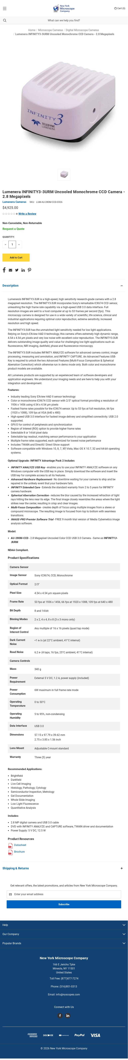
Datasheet (20, 845)
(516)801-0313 (68, 986)
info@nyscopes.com (68, 994)
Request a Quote (13, 229)
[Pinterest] (29, 270)
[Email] (10, 270)
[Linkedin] (23, 270)
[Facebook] (4, 270)
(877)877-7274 (69, 978)
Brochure (19, 851)
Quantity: (8, 237)
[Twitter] (16, 270)
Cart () (121, 8)
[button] (26, 213)
